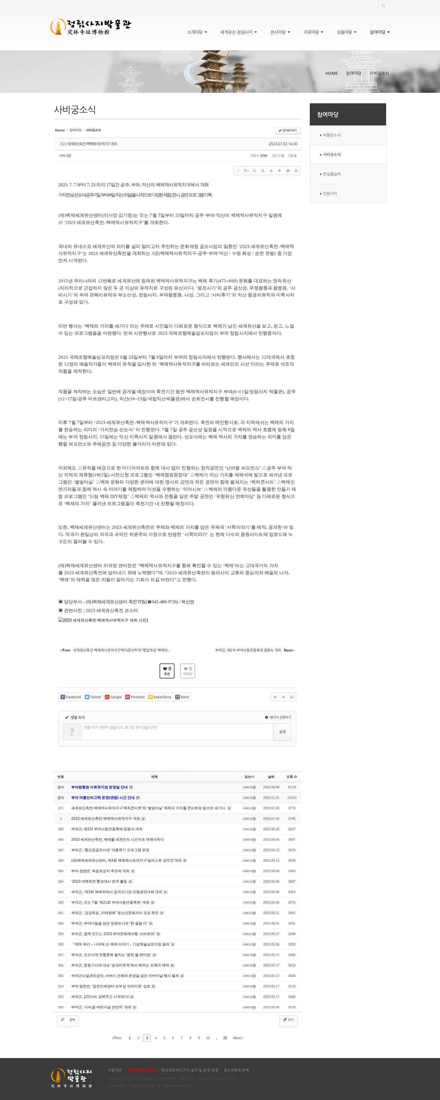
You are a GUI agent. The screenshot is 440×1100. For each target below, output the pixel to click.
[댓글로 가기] (288, 170)
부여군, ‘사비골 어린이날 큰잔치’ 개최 (101, 1007)
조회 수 (291, 776)
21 (225, 1038)
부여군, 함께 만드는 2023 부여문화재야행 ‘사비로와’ (113, 934)
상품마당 (345, 32)
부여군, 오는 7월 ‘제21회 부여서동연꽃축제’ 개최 (110, 902)
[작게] (263, 170)
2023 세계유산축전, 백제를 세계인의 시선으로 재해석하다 (117, 839)
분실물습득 (332, 174)
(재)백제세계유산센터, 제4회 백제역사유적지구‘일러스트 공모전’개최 (127, 860)
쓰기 (290, 1019)
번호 (60, 776)
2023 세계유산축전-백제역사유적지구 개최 (88, 143)
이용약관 (115, 1070)
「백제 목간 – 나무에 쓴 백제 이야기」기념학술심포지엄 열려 (120, 944)
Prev (117, 1038)
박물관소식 (332, 135)
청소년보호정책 (236, 1070)
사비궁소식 (379, 73)
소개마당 (195, 32)
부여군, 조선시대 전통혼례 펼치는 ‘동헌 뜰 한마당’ (111, 955)
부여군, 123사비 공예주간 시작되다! (100, 997)
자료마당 (312, 32)
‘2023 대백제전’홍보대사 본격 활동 (99, 881)
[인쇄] (296, 170)
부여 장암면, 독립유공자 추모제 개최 (101, 871)
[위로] (271, 170)
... (216, 1038)
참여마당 (378, 32)
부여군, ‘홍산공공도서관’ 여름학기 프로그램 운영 (110, 850)
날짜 (271, 776)
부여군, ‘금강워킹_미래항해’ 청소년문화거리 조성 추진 (115, 913)
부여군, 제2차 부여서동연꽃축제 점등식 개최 (106, 829)
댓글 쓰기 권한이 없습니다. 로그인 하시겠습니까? (120, 727)
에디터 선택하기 (279, 717)
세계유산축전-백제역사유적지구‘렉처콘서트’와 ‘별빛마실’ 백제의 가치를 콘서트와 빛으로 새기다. (149, 808)
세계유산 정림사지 (237, 32)
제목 (154, 776)
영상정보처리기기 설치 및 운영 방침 (190, 1070)
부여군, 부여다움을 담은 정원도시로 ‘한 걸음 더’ (109, 923)
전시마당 (278, 32)
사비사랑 (65, 155)
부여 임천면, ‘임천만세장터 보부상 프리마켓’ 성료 (111, 986)
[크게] (254, 170)
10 (208, 1038)
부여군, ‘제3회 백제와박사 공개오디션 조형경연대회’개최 (117, 892)
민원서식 (330, 193)
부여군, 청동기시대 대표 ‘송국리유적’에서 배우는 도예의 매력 (120, 965)
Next (237, 1038)
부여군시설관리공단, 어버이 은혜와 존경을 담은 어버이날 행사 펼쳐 (125, 976)
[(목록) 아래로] (279, 170)
